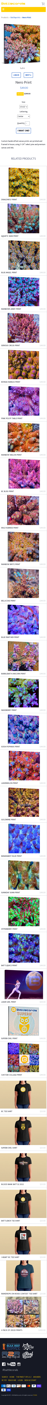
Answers (37, 1377)
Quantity (21, 123)
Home (12, 1377)
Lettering (23, 111)
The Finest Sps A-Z (23, 1377)
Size (23, 102)
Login (20, 1380)
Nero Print (26, 17)
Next (28, 75)
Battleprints (15, 17)
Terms (35, 1395)
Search (5, 1377)
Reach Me (12, 1380)
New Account (30, 1380)
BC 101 (4, 1380)
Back (16, 75)
